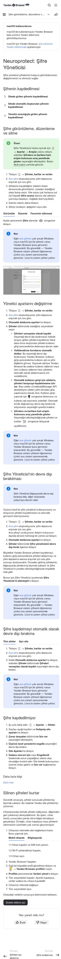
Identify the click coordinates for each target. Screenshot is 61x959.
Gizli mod (8, 782)
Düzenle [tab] (22, 213)
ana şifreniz (25, 238)
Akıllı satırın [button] (20, 164)
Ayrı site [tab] (23, 641)
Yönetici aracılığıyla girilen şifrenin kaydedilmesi (27, 115)
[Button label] (55, 5)
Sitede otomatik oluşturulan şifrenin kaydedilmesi (28, 105)
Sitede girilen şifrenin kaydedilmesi (28, 96)
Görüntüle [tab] (9, 213)
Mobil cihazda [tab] (16, 837)
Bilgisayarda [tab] (35, 837)
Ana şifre (13, 178)
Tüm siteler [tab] (9, 641)
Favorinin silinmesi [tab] (41, 213)
